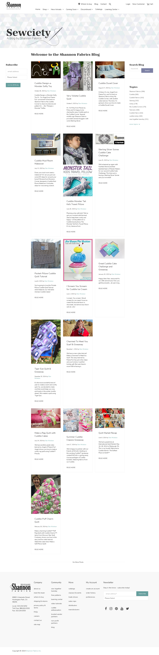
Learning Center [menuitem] (111, 9)
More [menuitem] (71, 583)
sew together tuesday (138, 119)
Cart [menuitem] (151, 4)
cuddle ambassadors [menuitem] (56, 609)
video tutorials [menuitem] (56, 603)
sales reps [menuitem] (72, 601)
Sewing (134, 101)
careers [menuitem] (36, 616)
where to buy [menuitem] (39, 597)
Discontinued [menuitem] (86, 9)
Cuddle (134, 94)
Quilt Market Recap (108, 433)
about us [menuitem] (37, 589)
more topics (133, 124)
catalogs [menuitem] (72, 589)
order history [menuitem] (90, 593)
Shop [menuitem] (45, 9)
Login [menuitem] (128, 4)
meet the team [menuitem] (39, 593)
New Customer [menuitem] (138, 4)
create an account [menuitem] (93, 589)
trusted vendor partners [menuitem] (56, 615)
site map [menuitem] (37, 624)
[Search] (147, 70)
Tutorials (134, 110)
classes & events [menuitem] (75, 593)
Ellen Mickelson (51, 91)
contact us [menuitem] (38, 620)
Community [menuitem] (56, 583)
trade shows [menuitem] (73, 597)
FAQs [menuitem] (36, 612)
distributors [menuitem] (73, 605)
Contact (103, 4)
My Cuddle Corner (137, 107)
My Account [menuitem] (91, 583)
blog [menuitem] (52, 627)
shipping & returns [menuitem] (40, 601)
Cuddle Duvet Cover (108, 83)
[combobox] (135, 68)
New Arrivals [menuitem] (56, 9)
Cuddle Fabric (136, 113)
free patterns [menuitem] (56, 595)
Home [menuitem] (37, 9)
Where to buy (86, 4)
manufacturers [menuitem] (74, 609)
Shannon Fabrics (137, 91)
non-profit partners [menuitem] (55, 622)
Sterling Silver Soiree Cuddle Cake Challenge (109, 152)
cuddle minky (135, 116)
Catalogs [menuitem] (98, 9)
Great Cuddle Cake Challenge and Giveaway (108, 266)
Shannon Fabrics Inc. (33, 651)
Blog (96, 4)
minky (133, 104)
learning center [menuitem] (57, 599)
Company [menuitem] (38, 583)
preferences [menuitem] (90, 597)
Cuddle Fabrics (136, 98)
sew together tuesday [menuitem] (56, 590)
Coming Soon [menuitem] (71, 9)
